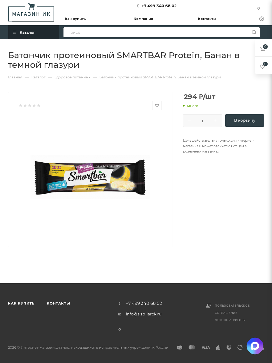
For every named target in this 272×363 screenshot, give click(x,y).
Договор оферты (230, 320)
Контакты (58, 303)
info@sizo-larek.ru (144, 313)
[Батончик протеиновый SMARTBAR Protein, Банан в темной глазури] (90, 177)
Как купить (21, 303)
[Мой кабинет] (261, 19)
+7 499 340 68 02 (159, 5)
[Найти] (254, 32)
